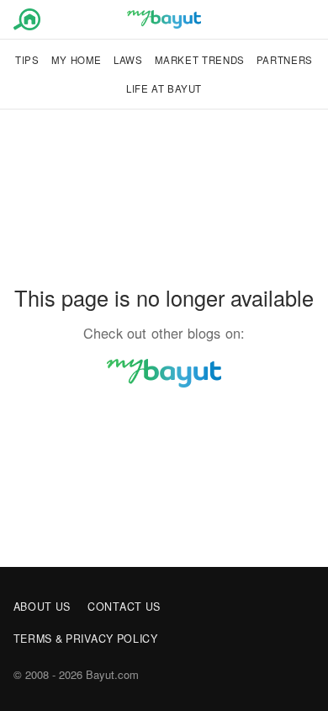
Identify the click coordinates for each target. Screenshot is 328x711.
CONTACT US (124, 606)
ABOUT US (42, 606)
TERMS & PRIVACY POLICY (85, 638)
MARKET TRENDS (200, 60)
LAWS (128, 60)
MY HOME (76, 60)
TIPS (27, 60)
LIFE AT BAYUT (164, 88)
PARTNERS (285, 60)
